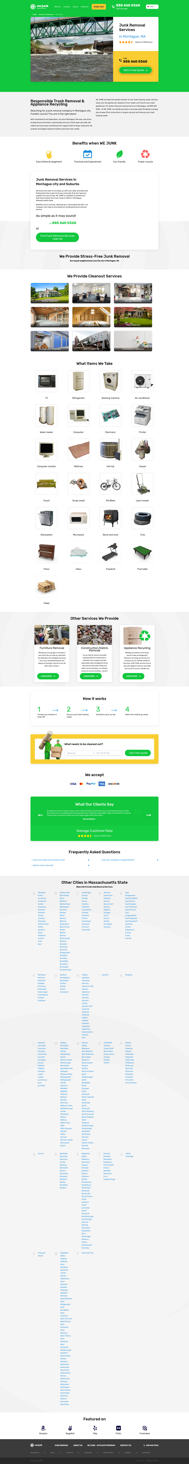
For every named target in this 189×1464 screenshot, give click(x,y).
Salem (84, 1156)
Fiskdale (41, 983)
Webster (63, 1287)
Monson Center (66, 1140)
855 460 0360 (128, 7)
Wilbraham (64, 1384)
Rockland (63, 1176)
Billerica (63, 921)
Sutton (84, 1242)
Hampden (86, 980)
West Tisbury (65, 1336)
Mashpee (64, 1071)
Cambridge (86, 893)
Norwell (85, 1146)
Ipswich (105, 975)
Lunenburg (42, 1080)
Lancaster (42, 1046)
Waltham (63, 1261)
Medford (63, 1091)
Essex (127, 935)
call (62, 223)
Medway (63, 1094)
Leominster (42, 1054)
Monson (63, 1137)
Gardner (63, 975)
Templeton (107, 1159)
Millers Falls (65, 1123)
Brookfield (64, 961)
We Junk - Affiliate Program (101, 1445)
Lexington (42, 1060)
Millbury (63, 1120)
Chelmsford (86, 910)
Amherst (41, 910)
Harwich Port (87, 1006)
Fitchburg (42, 986)
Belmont (63, 910)
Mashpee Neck (66, 1074)
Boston (63, 933)
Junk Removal (61, 1445)
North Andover (88, 1071)
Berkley (63, 913)
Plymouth (129, 1071)
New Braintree (88, 1054)
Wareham (64, 1267)
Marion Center (66, 1060)
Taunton (106, 1153)
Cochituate (86, 921)
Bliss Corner (65, 927)
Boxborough (65, 938)
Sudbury (85, 1239)
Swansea (85, 1248)
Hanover (85, 983)
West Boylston (66, 1299)
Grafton (63, 983)
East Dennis (130, 901)
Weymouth (64, 1370)
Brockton (63, 958)
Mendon (63, 1100)
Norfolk (85, 1068)
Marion (63, 1057)
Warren (63, 1276)
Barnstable (64, 895)
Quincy (41, 1153)
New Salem (86, 1057)
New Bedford (87, 1051)
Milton (62, 1134)
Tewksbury (107, 1162)
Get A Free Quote (134, 70)
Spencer (85, 1222)
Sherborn (85, 1176)
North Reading (88, 1111)
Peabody (129, 1048)
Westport (64, 1361)
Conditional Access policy (151, 1460)
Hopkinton (86, 1029)
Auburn (41, 938)
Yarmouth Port (87, 1253)
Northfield (86, 1131)
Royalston (64, 1185)
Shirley (84, 1179)
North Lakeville (88, 1097)
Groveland (64, 992)
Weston (63, 1359)
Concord (85, 927)
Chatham (85, 907)
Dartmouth (108, 895)
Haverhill (85, 1009)
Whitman (64, 1381)
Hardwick (86, 992)
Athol (40, 933)
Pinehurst (129, 1066)
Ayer (40, 944)
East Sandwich (131, 921)
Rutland (63, 1188)
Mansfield (64, 1046)
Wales (62, 1256)
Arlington (42, 921)
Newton (85, 1066)
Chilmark (85, 915)
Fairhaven (42, 975)
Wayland (63, 1284)
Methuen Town (66, 1106)
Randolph (64, 1153)
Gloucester (64, 980)
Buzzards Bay (65, 970)
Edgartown (129, 930)
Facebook (157, 1452)
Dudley (106, 921)
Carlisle (85, 898)
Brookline (63, 964)
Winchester (65, 1393)
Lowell (40, 1074)
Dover (106, 915)
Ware (62, 1264)
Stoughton (86, 1231)
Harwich (85, 998)
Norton (84, 1140)
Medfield (63, 1088)
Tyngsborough (109, 1179)
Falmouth (41, 980)
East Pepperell (131, 918)
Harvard (85, 995)
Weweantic (64, 1367)
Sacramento (35, 1452)
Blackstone (64, 924)
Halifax (85, 975)
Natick (84, 1046)
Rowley (63, 1182)
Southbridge (87, 1219)
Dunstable (108, 924)
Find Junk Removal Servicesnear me (57, 237)
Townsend (107, 1173)
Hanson (85, 989)
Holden (85, 1018)
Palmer (128, 1043)
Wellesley (64, 1290)
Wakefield (64, 1253)
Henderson (88, 1452)
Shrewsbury (87, 1182)
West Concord (66, 1319)
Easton (128, 927)
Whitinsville (65, 1379)
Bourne (63, 935)
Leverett (41, 1057)
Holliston (85, 1023)
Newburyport (87, 1063)
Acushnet (42, 898)
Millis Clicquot (66, 1128)
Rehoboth (64, 1168)
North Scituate (88, 1114)
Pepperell (129, 1057)
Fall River (41, 978)
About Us (57, 7)
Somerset (85, 1191)
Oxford (106, 1063)
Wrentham (64, 1404)
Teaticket (107, 1156)
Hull (83, 1038)
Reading (63, 1165)
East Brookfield (131, 898)
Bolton (62, 930)
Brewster (63, 950)
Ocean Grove (109, 1054)
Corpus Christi (108, 1452)
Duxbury (107, 927)
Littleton (41, 1066)
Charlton (85, 904)
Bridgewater (65, 953)
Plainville (129, 1068)
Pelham (128, 1051)
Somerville (86, 1194)
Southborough (88, 1216)
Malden (63, 1043)
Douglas (107, 913)
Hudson (85, 1035)
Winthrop (64, 1396)
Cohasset (85, 924)
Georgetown (65, 978)
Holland (85, 1020)
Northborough (87, 1126)
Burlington (64, 967)
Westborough (65, 1350)
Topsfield (106, 1171)
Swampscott (87, 1245)
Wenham (63, 1296)
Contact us (84, 7)
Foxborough (43, 992)
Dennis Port (108, 904)
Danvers (107, 893)
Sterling (85, 1225)
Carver (84, 901)
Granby (63, 986)
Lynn (40, 1083)
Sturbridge (86, 1236)
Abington (42, 893)
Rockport (63, 1179)
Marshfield (64, 1066)
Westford (64, 1353)
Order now (99, 6)
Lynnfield (41, 1086)
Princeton (129, 1080)
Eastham (128, 924)
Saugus (85, 1165)
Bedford (63, 901)
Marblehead (65, 1054)
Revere (63, 1171)
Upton (128, 1153)
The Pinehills (108, 1165)
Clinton (85, 918)
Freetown (41, 1000)
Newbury (85, 1060)
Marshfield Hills (66, 1068)
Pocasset (129, 1077)
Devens (107, 907)
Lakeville (41, 1043)
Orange (107, 1057)
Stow (84, 1234)
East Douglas (130, 904)
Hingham (85, 1012)
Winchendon (65, 1390)
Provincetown (131, 1083)
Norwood (85, 1148)
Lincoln (41, 1063)
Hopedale (86, 1026)
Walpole (63, 1259)
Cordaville (86, 930)
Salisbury (85, 1159)
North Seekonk (88, 1117)
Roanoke (128, 1452)
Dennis (106, 901)
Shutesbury (86, 1185)
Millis (62, 1126)
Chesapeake (146, 1452)
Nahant (85, 1043)
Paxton (128, 1046)
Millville (63, 1131)
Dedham (107, 898)
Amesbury (42, 907)
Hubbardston (87, 1032)
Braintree (63, 947)
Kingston (129, 975)
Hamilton (85, 978)
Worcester (64, 1401)
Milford (63, 1117)
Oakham (107, 1046)
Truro (105, 1176)
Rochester (64, 1173)
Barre (62, 898)
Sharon (85, 1173)
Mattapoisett (65, 1077)
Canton (85, 895)
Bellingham (64, 907)
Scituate (85, 1168)
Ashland (41, 930)
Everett (128, 938)
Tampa (52, 1452)
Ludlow (41, 1077)
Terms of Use (140, 1460)
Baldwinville (65, 893)
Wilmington (65, 1387)
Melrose (63, 1097)
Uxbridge (129, 1156)
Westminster (65, 1356)
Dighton (107, 910)
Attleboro (42, 935)
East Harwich (130, 910)
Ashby (40, 927)
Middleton (64, 1114)
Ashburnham (43, 924)
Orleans (107, 1060)
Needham (86, 1048)
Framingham (43, 995)
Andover (41, 918)
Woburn (63, 1399)
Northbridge (87, 1128)
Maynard (64, 1086)
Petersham (129, 1060)
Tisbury (106, 1168)
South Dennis (87, 1196)
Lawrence (42, 1048)
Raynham (64, 1156)
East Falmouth (131, 907)
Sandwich (86, 1162)
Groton (63, 989)
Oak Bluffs (108, 1043)
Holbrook (85, 1015)
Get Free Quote (138, 752)
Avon (40, 941)
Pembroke (129, 1054)
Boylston (63, 944)
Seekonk (85, 1171)
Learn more (46, 676)
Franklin (41, 998)
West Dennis (65, 1321)
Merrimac (64, 1103)
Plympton (129, 1074)
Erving (128, 933)
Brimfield (63, 955)
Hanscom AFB (87, 986)
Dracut (106, 918)
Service (75, 7)
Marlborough (65, 1063)
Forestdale (42, 989)
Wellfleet (63, 1293)
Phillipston (129, 1063)
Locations (66, 7)
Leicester (41, 1051)
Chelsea (85, 913)
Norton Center (87, 1143)
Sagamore (86, 1153)
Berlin (62, 915)
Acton (40, 895)
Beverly (63, 918)
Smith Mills (86, 1188)
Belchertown (65, 904)
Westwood (64, 1364)
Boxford (63, 941)
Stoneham (86, 1228)
